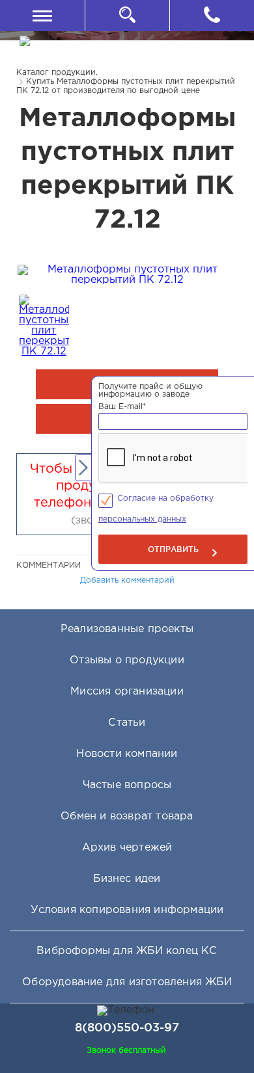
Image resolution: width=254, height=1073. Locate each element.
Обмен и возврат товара (127, 816)
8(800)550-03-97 (127, 1026)
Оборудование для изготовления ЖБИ (127, 982)
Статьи (126, 723)
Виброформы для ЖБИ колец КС (126, 951)
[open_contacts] (211, 15)
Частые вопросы (127, 785)
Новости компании (126, 754)
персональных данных (142, 519)
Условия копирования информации (127, 910)
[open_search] (127, 15)
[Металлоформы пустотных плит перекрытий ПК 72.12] (127, 280)
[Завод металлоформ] (62, 51)
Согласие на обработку (165, 498)
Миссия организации (127, 691)
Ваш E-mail (122, 406)
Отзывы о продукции (127, 660)
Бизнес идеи (126, 879)
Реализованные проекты (127, 629)
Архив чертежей (127, 848)
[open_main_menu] (42, 15)
